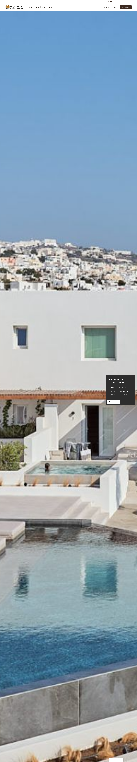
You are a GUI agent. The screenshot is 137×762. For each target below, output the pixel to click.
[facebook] (105, 1)
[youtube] (111, 1)
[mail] (113, 1)
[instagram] (108, 1)
